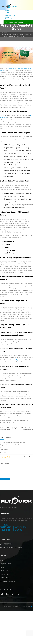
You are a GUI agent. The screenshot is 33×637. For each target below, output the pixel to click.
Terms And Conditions (7, 581)
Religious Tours (10, 15)
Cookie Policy (4, 571)
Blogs (2, 567)
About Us (3, 560)
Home (6, 33)
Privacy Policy (4, 577)
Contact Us (8, 19)
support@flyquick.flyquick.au (12, 547)
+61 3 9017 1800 (8, 544)
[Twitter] (2, 594)
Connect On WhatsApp (15, 22)
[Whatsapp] (18, 594)
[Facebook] (7, 594)
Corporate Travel (5, 564)
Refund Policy (4, 574)
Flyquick (19, 360)
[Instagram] (13, 594)
